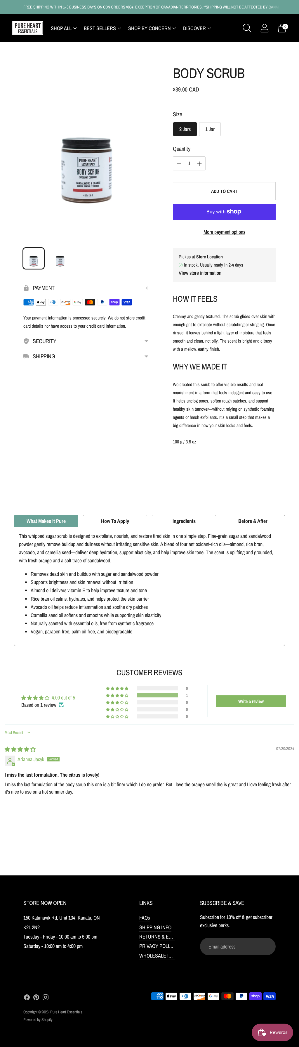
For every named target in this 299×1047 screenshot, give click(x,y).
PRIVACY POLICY (157, 946)
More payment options (224, 232)
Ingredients (184, 521)
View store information (200, 273)
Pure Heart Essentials (66, 1012)
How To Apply (115, 521)
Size (177, 114)
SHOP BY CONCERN (149, 28)
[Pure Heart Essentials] (28, 28)
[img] (20, 749)
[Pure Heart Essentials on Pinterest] (36, 998)
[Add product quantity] (199, 164)
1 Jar (210, 129)
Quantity (181, 149)
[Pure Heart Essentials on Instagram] (45, 998)
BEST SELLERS (100, 28)
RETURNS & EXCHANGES (166, 936)
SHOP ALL (61, 28)
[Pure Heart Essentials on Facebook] (26, 998)
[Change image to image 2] (60, 258)
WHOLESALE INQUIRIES (164, 955)
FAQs (144, 917)
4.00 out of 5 (63, 697)
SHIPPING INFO (155, 927)
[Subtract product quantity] (179, 164)
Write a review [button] (251, 701)
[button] (117, 695)
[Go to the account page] (264, 28)
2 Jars (185, 129)
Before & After (252, 521)
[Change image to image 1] (33, 258)
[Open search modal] (247, 28)
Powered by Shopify (38, 1019)
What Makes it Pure (46, 521)
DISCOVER (194, 28)
